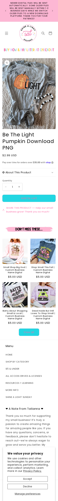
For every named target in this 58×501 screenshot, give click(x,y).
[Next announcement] (52, 11)
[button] (6, 33)
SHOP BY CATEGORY (17, 361)
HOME (9, 354)
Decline (27, 486)
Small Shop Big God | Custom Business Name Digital (14, 270)
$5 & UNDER (12, 368)
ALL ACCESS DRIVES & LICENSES (24, 376)
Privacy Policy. (32, 471)
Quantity (7, 180)
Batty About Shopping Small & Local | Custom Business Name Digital (15, 315)
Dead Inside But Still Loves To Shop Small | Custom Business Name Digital (43, 315)
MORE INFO (12, 390)
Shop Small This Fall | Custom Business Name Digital (43, 270)
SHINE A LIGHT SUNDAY (19, 397)
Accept (27, 479)
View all (29, 332)
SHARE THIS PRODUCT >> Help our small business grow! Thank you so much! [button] (29, 209)
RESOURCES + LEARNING (20, 383)
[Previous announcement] (5, 11)
